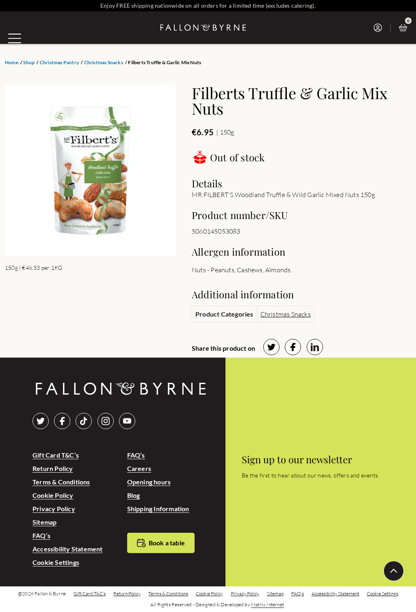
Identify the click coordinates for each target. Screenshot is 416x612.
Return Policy (52, 468)
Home (11, 62)
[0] (405, 28)
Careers (139, 468)
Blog (133, 495)
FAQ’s (41, 535)
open (14, 38)
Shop (29, 62)
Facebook (62, 421)
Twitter (40, 421)
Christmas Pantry (59, 62)
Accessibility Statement (67, 549)
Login (380, 27)
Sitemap (44, 522)
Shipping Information (158, 508)
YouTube (127, 421)
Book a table (167, 543)
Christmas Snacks (103, 62)
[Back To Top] (394, 571)
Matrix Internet (267, 604)
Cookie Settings (55, 562)
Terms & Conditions (61, 482)
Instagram (106, 421)
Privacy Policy (53, 508)
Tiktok (84, 421)
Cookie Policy (53, 495)
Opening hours (149, 482)
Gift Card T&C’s (55, 455)
